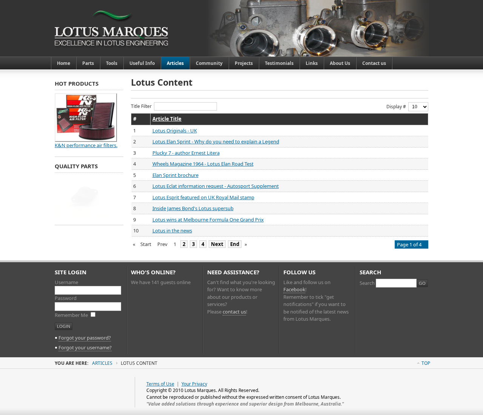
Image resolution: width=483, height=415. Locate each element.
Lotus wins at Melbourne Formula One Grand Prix (208, 219)
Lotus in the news (172, 230)
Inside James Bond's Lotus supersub (193, 208)
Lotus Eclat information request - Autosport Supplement (215, 186)
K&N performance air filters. (86, 145)
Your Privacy (194, 384)
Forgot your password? (84, 337)
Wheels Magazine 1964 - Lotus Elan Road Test (203, 163)
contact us (234, 311)
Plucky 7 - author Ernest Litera (186, 152)
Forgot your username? (85, 347)
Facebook (294, 289)
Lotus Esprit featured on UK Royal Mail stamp (203, 197)
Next (217, 244)
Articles (102, 363)
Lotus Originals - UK (174, 130)
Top (425, 363)
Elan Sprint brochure (175, 175)
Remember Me (72, 315)
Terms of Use (160, 384)
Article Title (167, 118)
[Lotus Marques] (111, 28)
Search (368, 283)
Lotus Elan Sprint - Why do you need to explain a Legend (215, 141)
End (234, 244)
